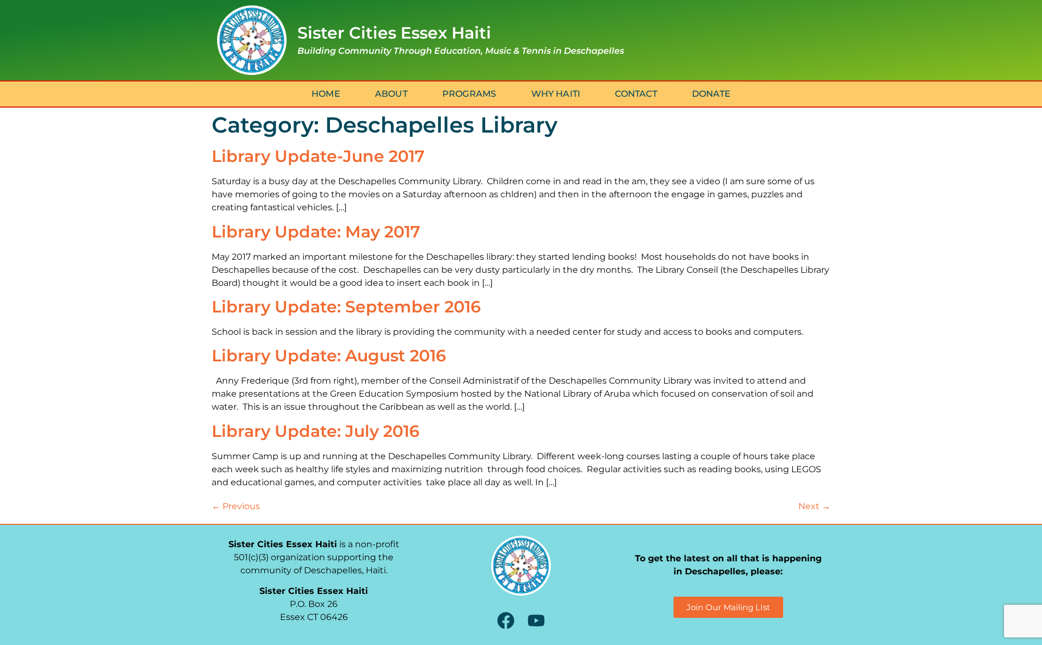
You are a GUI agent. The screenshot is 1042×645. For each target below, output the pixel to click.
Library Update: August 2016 (329, 356)
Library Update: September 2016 (346, 307)
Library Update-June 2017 (318, 156)
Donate (711, 94)
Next (814, 506)
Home (326, 94)
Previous (236, 506)
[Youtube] (536, 620)
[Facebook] (505, 620)
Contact (636, 94)
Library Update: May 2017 (316, 232)
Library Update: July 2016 (316, 431)
